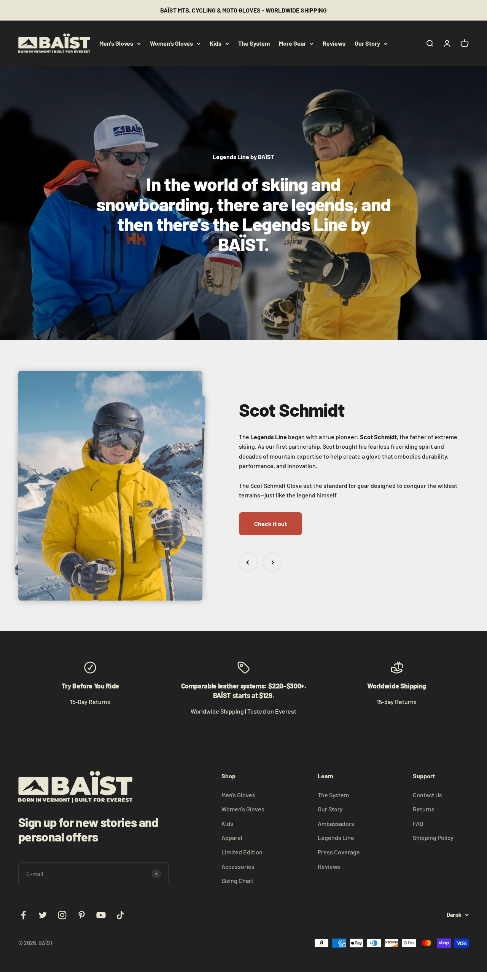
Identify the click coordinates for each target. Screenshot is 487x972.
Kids (215, 43)
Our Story (367, 43)
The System (254, 43)
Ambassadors (336, 823)
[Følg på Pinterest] (81, 915)
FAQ (418, 823)
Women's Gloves (171, 43)
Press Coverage (339, 852)
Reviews (334, 43)
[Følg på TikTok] (120, 915)
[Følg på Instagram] (62, 915)
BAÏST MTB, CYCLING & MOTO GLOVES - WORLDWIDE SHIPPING (243, 10)
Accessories (238, 866)
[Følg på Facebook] (23, 915)
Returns (423, 809)
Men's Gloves (116, 43)
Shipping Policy (433, 837)
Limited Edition (242, 852)
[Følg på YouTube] (101, 915)
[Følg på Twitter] (43, 915)
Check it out (270, 523)
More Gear (292, 43)
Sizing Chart (237, 880)
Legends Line (336, 837)
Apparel (231, 837)
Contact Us (427, 794)
